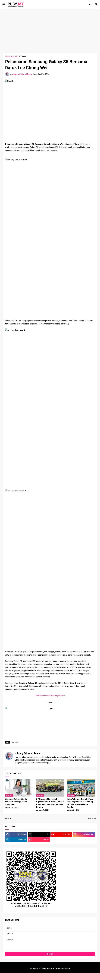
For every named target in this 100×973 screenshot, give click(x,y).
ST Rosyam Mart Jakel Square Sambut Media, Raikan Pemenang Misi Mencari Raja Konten (50, 803)
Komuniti (22, 56)
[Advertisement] (51, 30)
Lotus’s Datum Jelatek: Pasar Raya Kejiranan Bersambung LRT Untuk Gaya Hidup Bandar (80, 803)
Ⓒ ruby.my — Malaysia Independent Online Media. (50, 968)
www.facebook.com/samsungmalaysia (50, 696)
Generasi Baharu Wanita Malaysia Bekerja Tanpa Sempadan (16, 802)
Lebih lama (91, 818)
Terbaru (7, 818)
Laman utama (11, 56)
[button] (3, 4)
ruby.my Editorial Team (27, 753)
